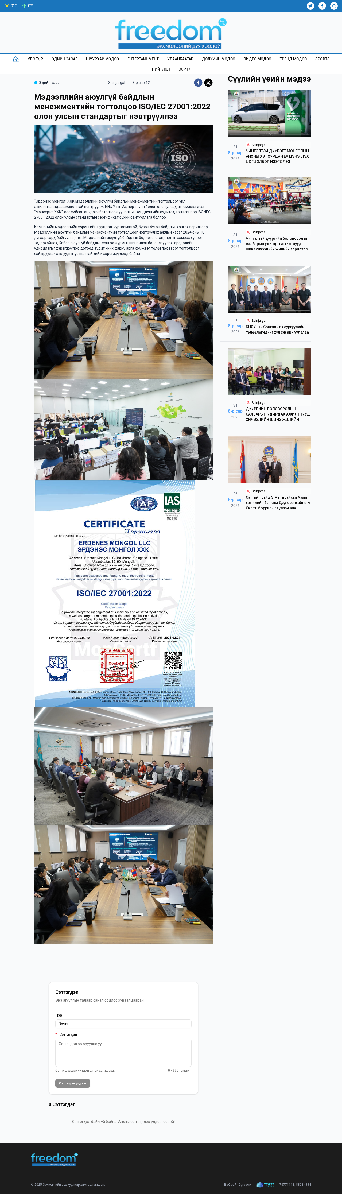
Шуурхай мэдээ (102, 59)
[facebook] (198, 82)
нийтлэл (161, 69)
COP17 (184, 69)
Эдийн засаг (64, 59)
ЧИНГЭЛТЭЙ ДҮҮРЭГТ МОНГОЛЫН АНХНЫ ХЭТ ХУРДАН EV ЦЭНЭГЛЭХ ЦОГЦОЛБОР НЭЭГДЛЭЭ (277, 156)
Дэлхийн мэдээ (218, 59)
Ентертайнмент (143, 59)
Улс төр (35, 59)
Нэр (58, 1015)
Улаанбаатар (180, 59)
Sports (322, 59)
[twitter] (208, 82)
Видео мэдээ (257, 59)
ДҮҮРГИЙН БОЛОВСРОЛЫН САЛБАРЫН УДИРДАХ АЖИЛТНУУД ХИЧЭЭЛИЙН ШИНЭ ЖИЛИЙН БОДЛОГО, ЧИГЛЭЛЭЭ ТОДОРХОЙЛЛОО (278, 419)
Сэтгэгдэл (66, 1034)
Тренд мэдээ (293, 59)
